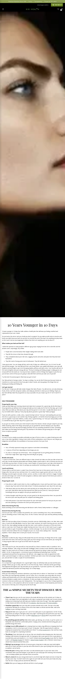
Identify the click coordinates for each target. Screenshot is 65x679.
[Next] (62, 1)
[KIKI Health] (32, 9)
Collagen (8, 609)
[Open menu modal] (3, 9)
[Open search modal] (58, 9)
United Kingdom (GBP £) (42, 5)
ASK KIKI (57, 5)
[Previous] (2, 1)
